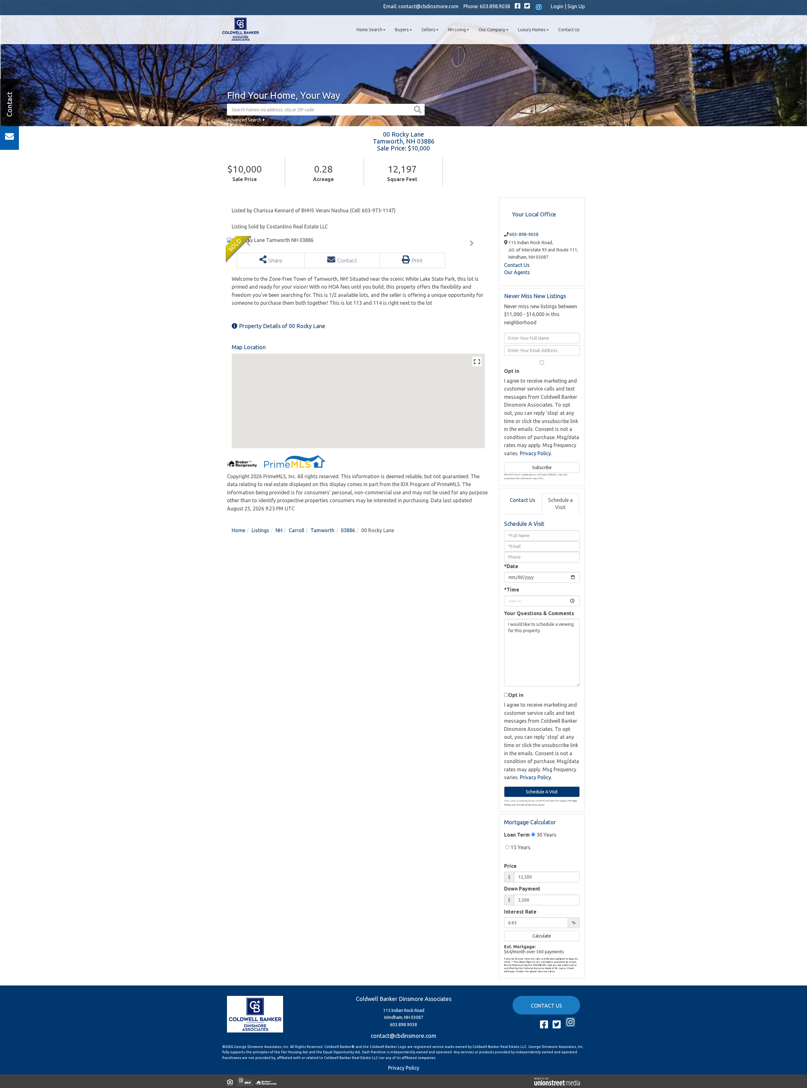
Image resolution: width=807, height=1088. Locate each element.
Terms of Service (527, 804)
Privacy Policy (535, 453)
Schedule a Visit (560, 503)
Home (238, 530)
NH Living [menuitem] (457, 29)
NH (279, 530)
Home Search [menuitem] (369, 29)
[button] (418, 109)
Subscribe (542, 467)
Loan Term (517, 835)
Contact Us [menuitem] (569, 29)
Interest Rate (520, 912)
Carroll (296, 530)
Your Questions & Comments (539, 613)
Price (510, 866)
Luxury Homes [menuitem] (532, 29)
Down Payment (522, 888)
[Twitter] (527, 6)
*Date (511, 566)
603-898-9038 (523, 234)
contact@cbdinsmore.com (428, 6)
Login (557, 6)
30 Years (545, 835)
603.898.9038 (495, 6)
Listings (260, 530)
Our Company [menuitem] (492, 29)
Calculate (541, 935)
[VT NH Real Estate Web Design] (557, 1081)
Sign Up (576, 6)
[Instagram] (539, 8)
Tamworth (322, 530)
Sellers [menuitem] (428, 29)
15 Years (520, 847)
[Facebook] (517, 6)
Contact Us (517, 265)
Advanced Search (244, 119)
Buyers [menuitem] (402, 29)
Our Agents (517, 272)
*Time (511, 589)
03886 (348, 530)
